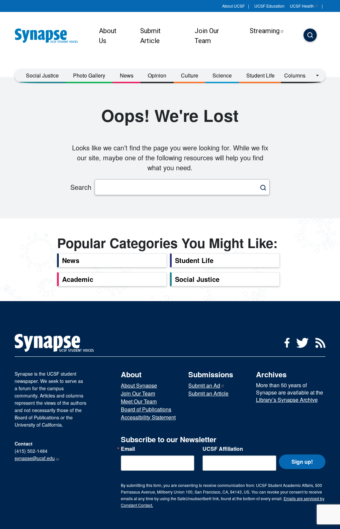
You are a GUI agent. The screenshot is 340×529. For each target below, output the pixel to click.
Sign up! (302, 461)
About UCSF (233, 6)
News (126, 75)
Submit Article (150, 36)
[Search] (310, 35)
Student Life (260, 75)
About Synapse (139, 385)
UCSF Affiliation (223, 448)
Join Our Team (207, 36)
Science (222, 75)
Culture (189, 75)
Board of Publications (146, 409)
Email (128, 448)
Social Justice (42, 75)
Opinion (157, 75)
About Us (108, 36)
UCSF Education (269, 6)
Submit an (204, 385)
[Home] (49, 35)
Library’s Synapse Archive (287, 399)
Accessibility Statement (148, 417)
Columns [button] (294, 75)
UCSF (302, 6)
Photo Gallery (89, 75)
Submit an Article (208, 393)
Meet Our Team (139, 401)
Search (80, 187)
